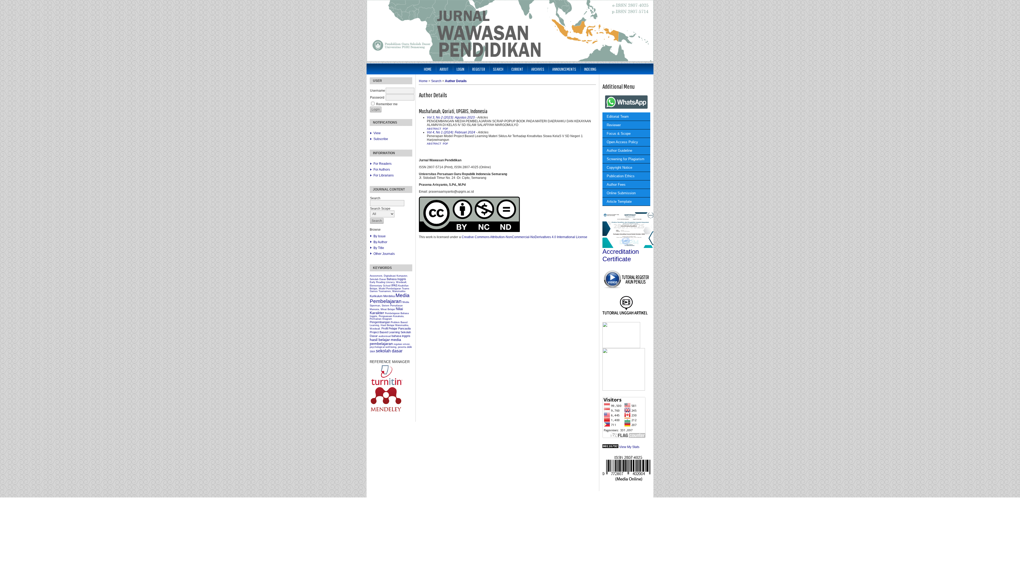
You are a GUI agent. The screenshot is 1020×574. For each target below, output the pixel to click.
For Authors (381, 169)
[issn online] (626, 480)
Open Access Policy (622, 142)
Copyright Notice (619, 168)
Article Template (619, 202)
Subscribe (380, 139)
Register (478, 68)
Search (498, 68)
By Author (380, 242)
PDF (445, 128)
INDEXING (590, 68)
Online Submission (621, 193)
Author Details (456, 81)
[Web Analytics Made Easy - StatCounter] (610, 447)
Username (377, 90)
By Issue (379, 236)
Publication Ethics (621, 176)
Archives (537, 68)
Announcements (564, 68)
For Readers (382, 164)
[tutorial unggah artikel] (625, 314)
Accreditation (620, 251)
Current (517, 68)
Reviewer (614, 125)
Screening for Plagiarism (625, 159)
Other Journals (384, 254)
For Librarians (383, 175)
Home (428, 68)
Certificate (616, 259)
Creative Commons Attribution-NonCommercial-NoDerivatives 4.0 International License (524, 237)
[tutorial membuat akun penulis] (626, 288)
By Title (378, 248)
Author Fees (616, 185)
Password (377, 97)
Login (460, 68)
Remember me (387, 104)
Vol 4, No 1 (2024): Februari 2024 (451, 132)
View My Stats (629, 447)
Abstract (434, 128)
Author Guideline (619, 151)
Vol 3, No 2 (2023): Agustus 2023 (451, 117)
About (444, 68)
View (377, 133)
